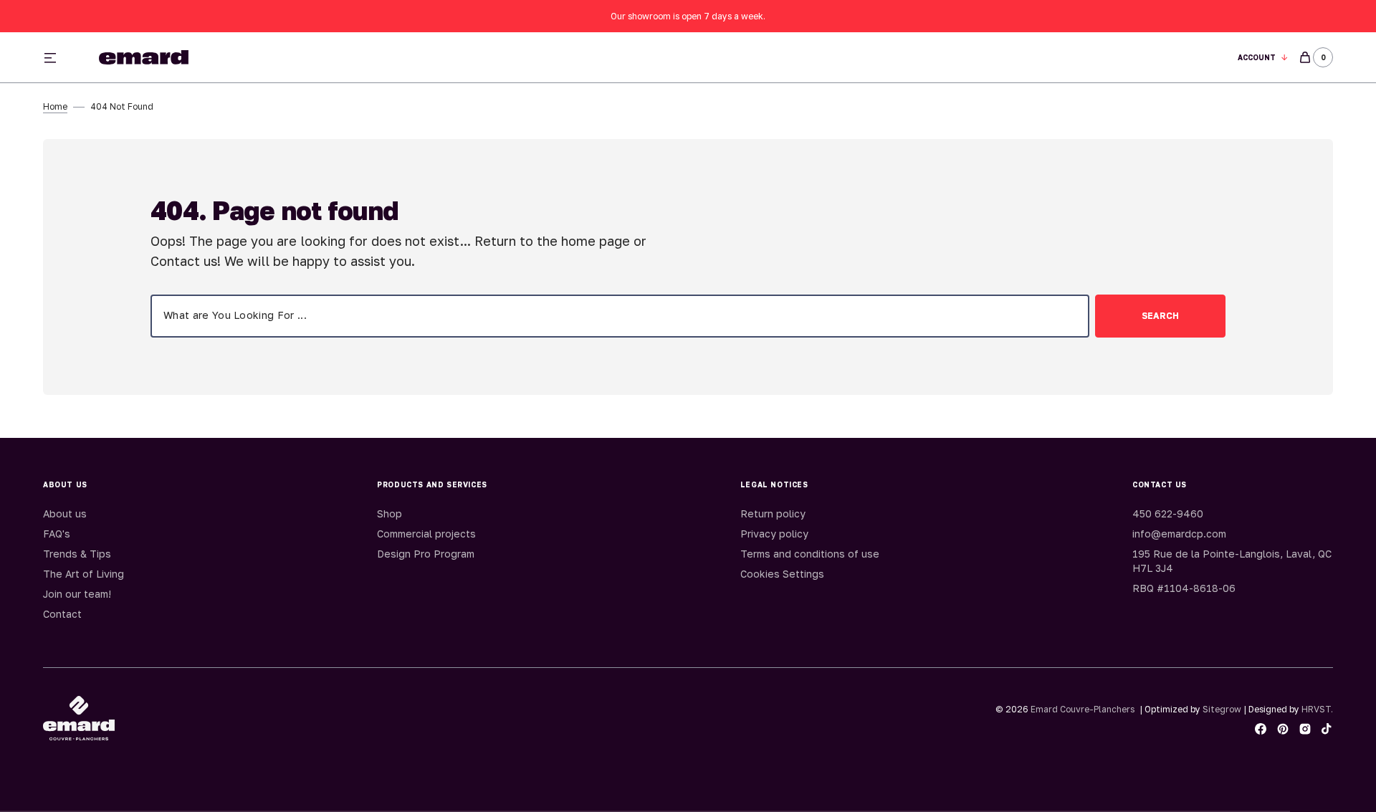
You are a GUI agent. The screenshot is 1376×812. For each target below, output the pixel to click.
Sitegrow (1222, 709)
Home (55, 106)
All (847, 58)
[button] (1263, 58)
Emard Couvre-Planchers (1082, 709)
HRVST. (1317, 709)
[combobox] (619, 316)
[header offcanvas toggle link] (55, 57)
